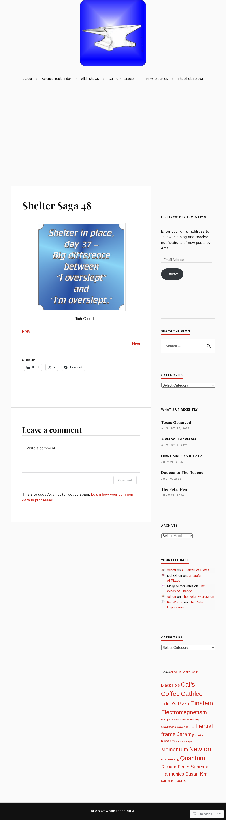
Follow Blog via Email (185, 216)
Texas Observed (176, 423)
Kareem (168, 741)
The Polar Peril (174, 489)
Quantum (192, 758)
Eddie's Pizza (175, 703)
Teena (180, 780)
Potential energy (170, 759)
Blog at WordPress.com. (113, 811)
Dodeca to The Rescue (182, 473)
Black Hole (170, 685)
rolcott (171, 570)
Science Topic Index (57, 78)
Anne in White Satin (188, 672)
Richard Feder (175, 766)
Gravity (190, 727)
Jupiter (199, 735)
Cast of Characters (122, 78)
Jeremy (185, 734)
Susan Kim (196, 774)
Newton (200, 749)
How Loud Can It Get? (181, 456)
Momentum (174, 749)
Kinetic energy (184, 741)
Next (136, 344)
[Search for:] (188, 346)
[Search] (208, 346)
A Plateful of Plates (178, 439)
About (27, 78)
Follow (172, 274)
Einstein (201, 703)
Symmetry (167, 780)
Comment (125, 480)
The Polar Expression (198, 596)
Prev (26, 331)
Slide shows (90, 78)
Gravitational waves (173, 727)
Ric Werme (175, 602)
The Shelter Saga (190, 78)
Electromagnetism (184, 712)
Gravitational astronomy (185, 719)
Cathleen (193, 693)
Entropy (165, 719)
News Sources (157, 78)
